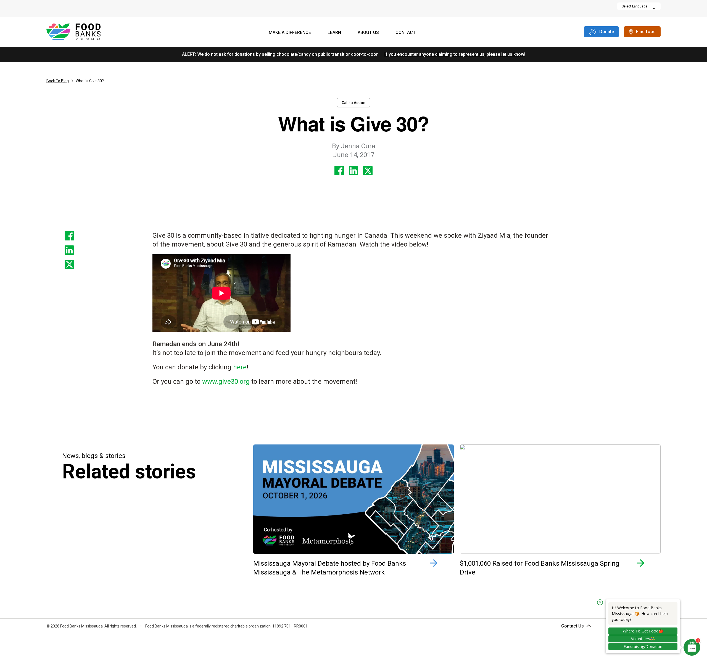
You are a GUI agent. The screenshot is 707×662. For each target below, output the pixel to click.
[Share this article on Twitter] (368, 170)
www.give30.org (226, 381)
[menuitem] (290, 33)
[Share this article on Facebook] (339, 170)
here (240, 367)
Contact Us (572, 626)
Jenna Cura (353, 146)
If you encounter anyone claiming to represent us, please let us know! (454, 54)
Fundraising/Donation (643, 646)
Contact (405, 32)
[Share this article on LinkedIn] (353, 170)
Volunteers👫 (643, 638)
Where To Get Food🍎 (643, 631)
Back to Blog (57, 81)
